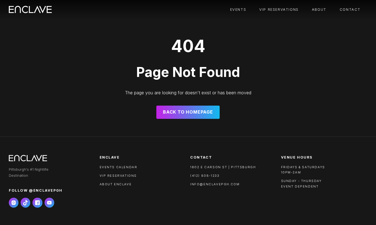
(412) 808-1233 (204, 176)
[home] (30, 9)
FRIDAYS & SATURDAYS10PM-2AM (303, 169)
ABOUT (319, 9)
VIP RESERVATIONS (279, 9)
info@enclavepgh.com (214, 184)
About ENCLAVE (116, 184)
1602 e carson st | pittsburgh (223, 167)
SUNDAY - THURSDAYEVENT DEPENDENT (301, 183)
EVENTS (238, 9)
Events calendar (118, 167)
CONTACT (350, 9)
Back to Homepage (188, 112)
